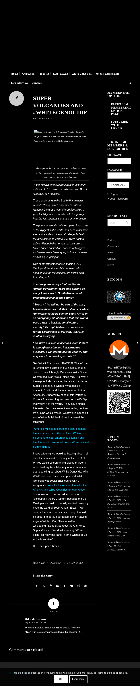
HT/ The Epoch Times (46, 546)
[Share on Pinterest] (50, 586)
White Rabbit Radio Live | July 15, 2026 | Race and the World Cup (119, 532)
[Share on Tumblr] (64, 586)
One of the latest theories (48, 263)
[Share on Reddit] (78, 586)
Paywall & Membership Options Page (121, 109)
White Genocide (42, 118)
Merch (110, 264)
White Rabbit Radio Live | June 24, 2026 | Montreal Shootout (119, 546)
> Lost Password (117, 198)
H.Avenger (77, 563)
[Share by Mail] (85, 586)
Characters (113, 246)
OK (61, 679)
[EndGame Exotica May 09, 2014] (3, 343)
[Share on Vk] (71, 586)
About (110, 252)
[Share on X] (43, 586)
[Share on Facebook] (36, 586)
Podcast (111, 240)
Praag (46, 205)
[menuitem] (14, 73)
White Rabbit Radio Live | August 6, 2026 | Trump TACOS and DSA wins (119, 486)
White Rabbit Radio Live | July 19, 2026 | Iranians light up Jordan (119, 517)
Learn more (78, 679)
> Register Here (116, 194)
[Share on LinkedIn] (57, 586)
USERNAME (114, 155)
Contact (111, 258)
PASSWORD (114, 169)
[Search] (129, 82)
